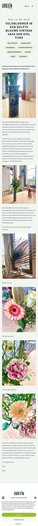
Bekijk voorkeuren (19, 519)
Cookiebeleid (18, 523)
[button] (35, 498)
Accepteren (19, 515)
